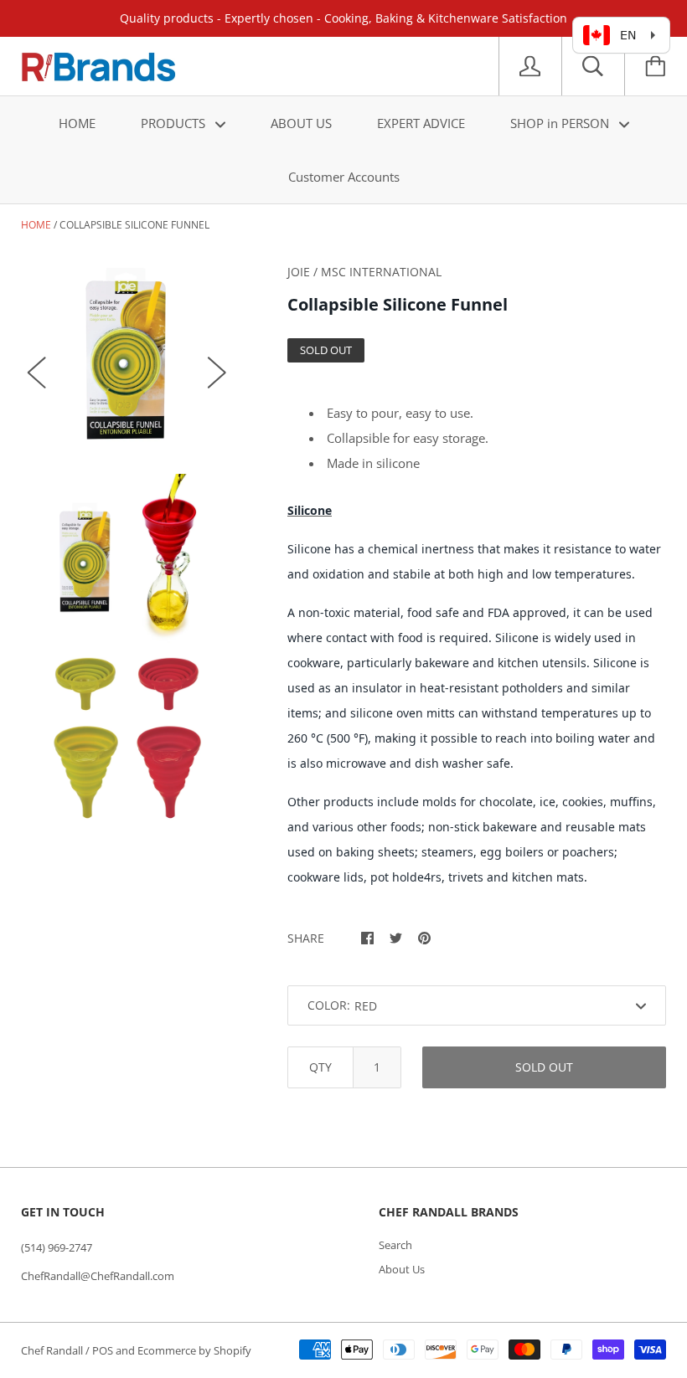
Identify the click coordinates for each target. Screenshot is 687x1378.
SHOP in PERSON (561, 123)
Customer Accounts (344, 176)
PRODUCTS (175, 123)
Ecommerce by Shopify (194, 1350)
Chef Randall (53, 1350)
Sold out (544, 1067)
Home (36, 225)
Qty (320, 1067)
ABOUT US (301, 123)
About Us (402, 1269)
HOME (77, 123)
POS (102, 1350)
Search (395, 1244)
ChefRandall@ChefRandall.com (97, 1275)
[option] (127, 356)
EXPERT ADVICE (421, 123)
